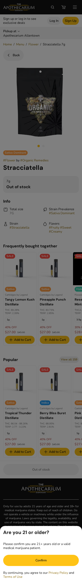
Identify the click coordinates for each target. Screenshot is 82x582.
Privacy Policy (58, 573)
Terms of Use (12, 577)
